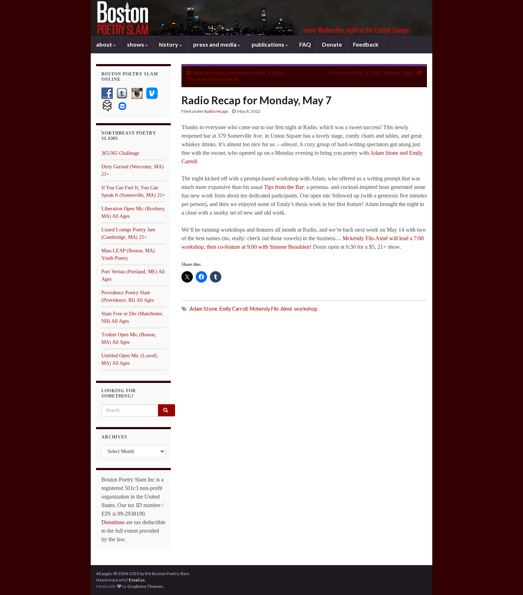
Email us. (137, 580)
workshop (305, 309)
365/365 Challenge (120, 153)
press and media (215, 44)
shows (136, 44)
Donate (332, 44)
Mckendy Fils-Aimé (271, 309)
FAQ (305, 44)
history (169, 44)
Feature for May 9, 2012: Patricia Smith (371, 73)
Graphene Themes (145, 586)
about (104, 44)
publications (268, 44)
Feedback (366, 44)
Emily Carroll (234, 309)
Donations (113, 522)
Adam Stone (203, 309)
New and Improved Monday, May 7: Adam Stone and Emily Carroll (236, 76)
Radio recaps (216, 111)
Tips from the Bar (283, 187)
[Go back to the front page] (261, 18)
